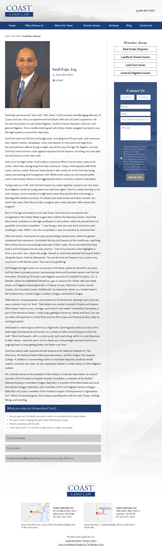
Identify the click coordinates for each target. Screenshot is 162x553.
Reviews (114, 25)
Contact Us (146, 25)
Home (12, 25)
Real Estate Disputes (135, 49)
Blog (129, 25)
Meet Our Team (64, 25)
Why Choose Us (34, 25)
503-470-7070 (146, 10)
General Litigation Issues (135, 73)
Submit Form (136, 177)
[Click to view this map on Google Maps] (35, 512)
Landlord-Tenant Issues (135, 57)
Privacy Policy (90, 541)
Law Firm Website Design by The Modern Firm (81, 544)
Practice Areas (91, 25)
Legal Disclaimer (73, 541)
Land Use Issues (135, 65)
